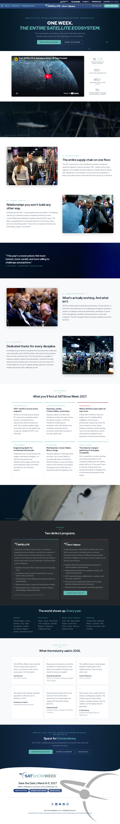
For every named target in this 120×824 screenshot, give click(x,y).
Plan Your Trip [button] (96, 6)
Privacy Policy (32, 813)
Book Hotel (83, 752)
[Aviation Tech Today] (111, 1)
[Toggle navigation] (2, 6)
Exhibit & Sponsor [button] (28, 6)
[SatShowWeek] (38, 775)
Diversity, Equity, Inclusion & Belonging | (63, 813)
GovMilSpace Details (75, 593)
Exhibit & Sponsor (72, 42)
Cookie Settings (43, 813)
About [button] (7, 6)
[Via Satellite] (75, 1)
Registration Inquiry (49, 42)
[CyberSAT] (86, 1)
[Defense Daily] (96, 1)
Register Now (111, 6)
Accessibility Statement (84, 813)
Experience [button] (16, 6)
